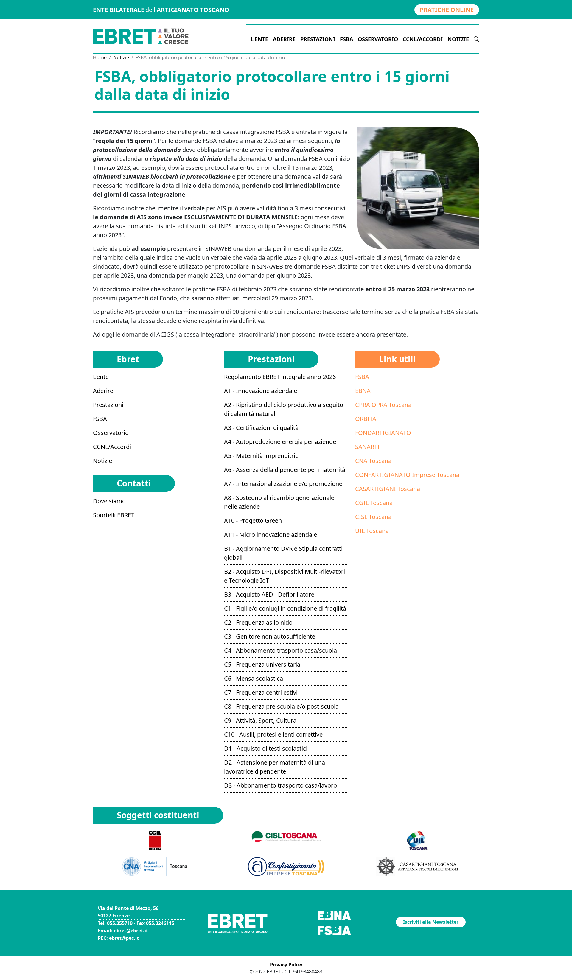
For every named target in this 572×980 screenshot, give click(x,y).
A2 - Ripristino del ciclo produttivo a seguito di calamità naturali (283, 409)
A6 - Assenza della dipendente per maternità (284, 470)
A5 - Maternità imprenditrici (262, 456)
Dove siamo (109, 501)
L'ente (259, 39)
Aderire (284, 39)
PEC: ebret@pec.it (118, 938)
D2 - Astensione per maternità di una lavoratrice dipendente (274, 766)
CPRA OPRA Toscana (383, 405)
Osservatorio (378, 39)
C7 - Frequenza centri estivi (261, 692)
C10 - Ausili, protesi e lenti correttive (273, 734)
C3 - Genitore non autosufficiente (269, 636)
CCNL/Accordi (423, 39)
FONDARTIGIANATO (383, 433)
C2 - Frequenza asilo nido (258, 622)
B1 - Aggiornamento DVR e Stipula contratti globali (283, 553)
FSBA (346, 39)
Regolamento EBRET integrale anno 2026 (280, 377)
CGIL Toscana (374, 503)
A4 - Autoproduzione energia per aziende (280, 442)
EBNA (363, 391)
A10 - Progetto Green (253, 521)
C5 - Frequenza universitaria (262, 664)
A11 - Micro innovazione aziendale (270, 535)
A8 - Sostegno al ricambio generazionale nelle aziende (279, 502)
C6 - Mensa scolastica (253, 678)
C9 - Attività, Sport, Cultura (260, 720)
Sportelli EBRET (113, 515)
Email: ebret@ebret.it (123, 930)
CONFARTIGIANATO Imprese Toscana (407, 475)
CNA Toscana (373, 461)
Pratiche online (447, 10)
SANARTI (367, 447)
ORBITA (365, 419)
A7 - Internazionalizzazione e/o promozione (283, 484)
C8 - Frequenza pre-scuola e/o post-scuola (281, 706)
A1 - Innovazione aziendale (260, 391)
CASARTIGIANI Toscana (387, 489)
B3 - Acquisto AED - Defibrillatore (269, 594)
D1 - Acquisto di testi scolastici (265, 748)
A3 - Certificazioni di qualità (261, 428)
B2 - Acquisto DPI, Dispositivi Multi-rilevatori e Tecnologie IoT (284, 575)
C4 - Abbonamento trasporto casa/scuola (280, 650)
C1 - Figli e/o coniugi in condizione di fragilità (285, 608)
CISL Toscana (373, 517)
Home (100, 57)
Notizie (458, 39)
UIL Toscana (372, 531)
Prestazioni (317, 39)
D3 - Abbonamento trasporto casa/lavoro (280, 785)
